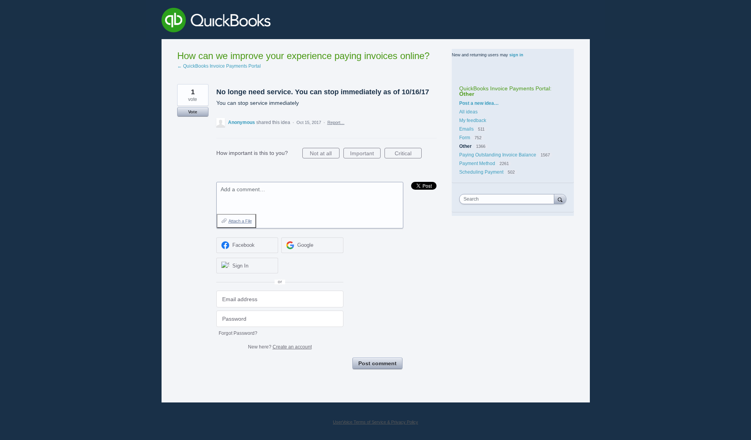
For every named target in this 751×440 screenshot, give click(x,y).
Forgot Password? (238, 333)
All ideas (468, 112)
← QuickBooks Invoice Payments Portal (219, 66)
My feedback (472, 120)
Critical (408, 154)
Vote (192, 112)
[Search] (560, 199)
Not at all (325, 154)
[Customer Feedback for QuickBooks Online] (273, 21)
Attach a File (240, 221)
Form (465, 137)
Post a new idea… (479, 103)
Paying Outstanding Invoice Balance (497, 155)
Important (365, 154)
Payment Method (477, 163)
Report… (336, 122)
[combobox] (508, 199)
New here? (280, 347)
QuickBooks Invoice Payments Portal (504, 88)
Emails (466, 129)
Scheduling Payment (481, 172)
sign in (516, 54)
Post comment (377, 363)
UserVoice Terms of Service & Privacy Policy (375, 422)
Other (466, 94)
